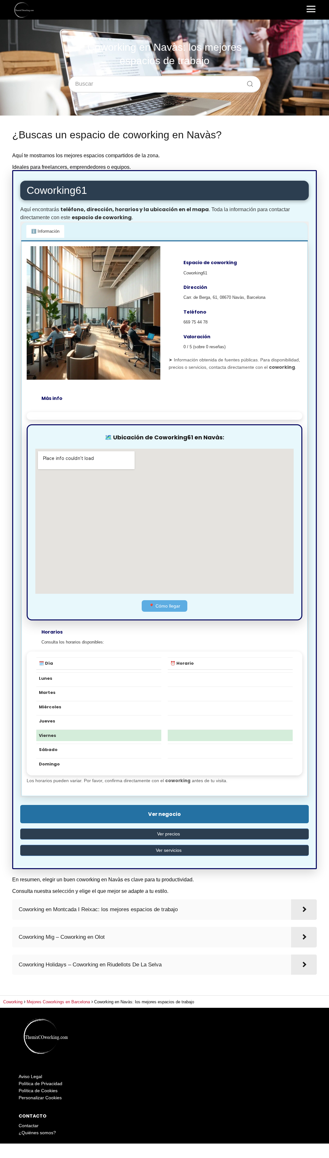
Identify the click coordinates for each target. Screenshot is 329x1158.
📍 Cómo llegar (164, 606)
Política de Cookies (38, 1090)
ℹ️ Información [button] (45, 231)
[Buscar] (247, 82)
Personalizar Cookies (40, 1097)
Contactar (29, 1125)
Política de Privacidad (40, 1083)
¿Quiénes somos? (37, 1132)
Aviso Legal (30, 1076)
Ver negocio (164, 814)
